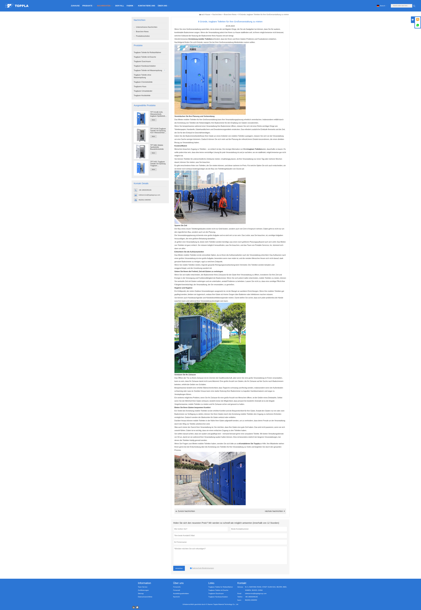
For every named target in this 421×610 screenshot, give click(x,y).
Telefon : (240, 597)
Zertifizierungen (143, 590)
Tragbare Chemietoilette (143, 82)
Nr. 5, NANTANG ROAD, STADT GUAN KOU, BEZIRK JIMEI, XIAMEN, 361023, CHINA (266, 588)
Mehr (153, 120)
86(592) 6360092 (145, 200)
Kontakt (241, 583)
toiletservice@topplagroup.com (149, 195)
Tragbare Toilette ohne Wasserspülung (142, 76)
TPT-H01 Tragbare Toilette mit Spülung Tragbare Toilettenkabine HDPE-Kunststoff (158, 164)
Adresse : (240, 587)
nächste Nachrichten (275, 511)
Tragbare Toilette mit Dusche (145, 57)
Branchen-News (230, 14)
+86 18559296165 (145, 190)
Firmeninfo (177, 587)
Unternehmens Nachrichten (146, 27)
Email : (239, 593)
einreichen (179, 568)
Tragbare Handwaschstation (145, 66)
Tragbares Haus (140, 86)
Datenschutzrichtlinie (145, 597)
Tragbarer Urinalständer (143, 91)
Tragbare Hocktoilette (142, 95)
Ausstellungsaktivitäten (181, 593)
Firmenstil (176, 590)
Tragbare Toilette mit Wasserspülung (148, 70)
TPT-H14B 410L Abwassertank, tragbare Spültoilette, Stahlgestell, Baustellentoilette (158, 114)
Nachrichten (217, 14)
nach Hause (204, 14)
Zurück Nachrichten (185, 511)
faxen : (239, 600)
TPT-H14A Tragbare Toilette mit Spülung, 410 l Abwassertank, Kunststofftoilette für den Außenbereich (158, 131)
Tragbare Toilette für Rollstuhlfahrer (147, 52)
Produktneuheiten (143, 36)
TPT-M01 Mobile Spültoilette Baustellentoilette (157, 147)
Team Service (142, 587)
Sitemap (141, 593)
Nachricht (176, 597)
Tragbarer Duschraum (142, 61)
